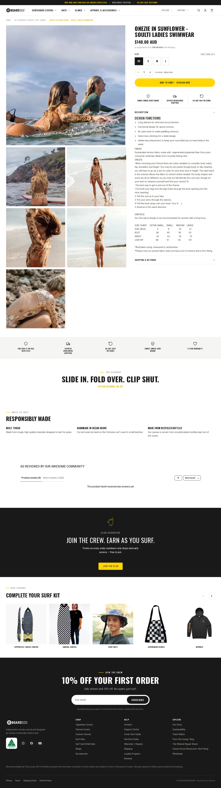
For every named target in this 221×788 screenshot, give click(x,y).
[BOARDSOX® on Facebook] (31, 743)
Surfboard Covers (42, 10)
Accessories (82, 754)
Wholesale (178, 754)
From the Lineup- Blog (183, 739)
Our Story (177, 724)
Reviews (128, 758)
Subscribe (137, 700)
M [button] (157, 61)
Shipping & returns (145, 259)
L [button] (165, 61)
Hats (64, 10)
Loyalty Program (132, 754)
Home (8, 20)
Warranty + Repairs (133, 744)
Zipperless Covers (84, 724)
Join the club (110, 566)
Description (141, 112)
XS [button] (139, 61)
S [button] (148, 61)
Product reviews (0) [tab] (31, 478)
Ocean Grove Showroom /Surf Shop (190, 749)
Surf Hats (80, 739)
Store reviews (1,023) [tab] (53, 478)
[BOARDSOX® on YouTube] (40, 743)
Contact (128, 724)
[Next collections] (211, 596)
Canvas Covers (83, 729)
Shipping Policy (30, 780)
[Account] (205, 10)
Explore (165, 10)
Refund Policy (45, 780)
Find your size (208, 54)
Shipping (128, 749)
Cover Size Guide (132, 734)
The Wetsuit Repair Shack (185, 744)
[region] (110, 626)
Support (181, 10)
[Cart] (212, 10)
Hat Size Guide (131, 739)
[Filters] (178, 477)
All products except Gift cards (30, 20)
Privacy (9, 780)
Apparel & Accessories (103, 10)
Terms (17, 780)
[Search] (198, 10)
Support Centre (131, 729)
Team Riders (179, 734)
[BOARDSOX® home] (16, 10)
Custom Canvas (83, 734)
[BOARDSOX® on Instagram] (23, 743)
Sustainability (179, 729)
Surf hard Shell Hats (85, 744)
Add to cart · (175, 82)
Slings (78, 10)
